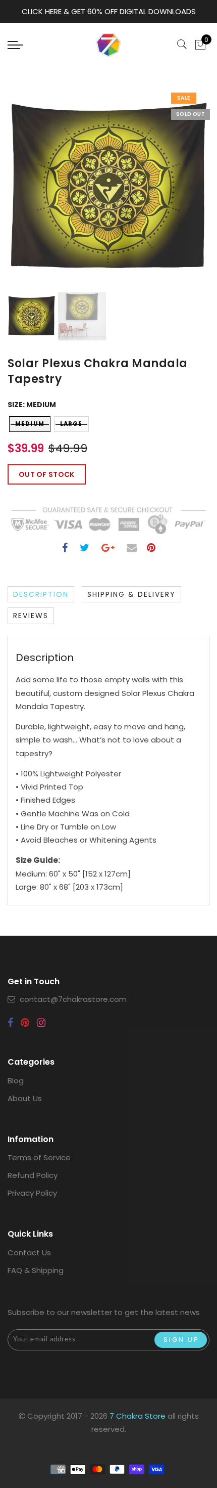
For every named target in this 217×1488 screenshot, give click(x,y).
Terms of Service (39, 1157)
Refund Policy (33, 1175)
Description (41, 594)
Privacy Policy (32, 1193)
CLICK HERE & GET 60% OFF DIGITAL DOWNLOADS (109, 11)
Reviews (30, 615)
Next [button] (178, 194)
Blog (16, 1080)
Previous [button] (26, 194)
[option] (108, 188)
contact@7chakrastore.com (73, 999)
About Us (25, 1098)
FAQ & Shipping (36, 1270)
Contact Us (29, 1252)
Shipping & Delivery (131, 594)
